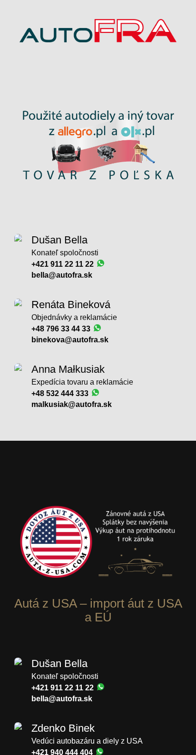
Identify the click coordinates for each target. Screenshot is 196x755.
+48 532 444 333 (60, 393)
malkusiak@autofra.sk (71, 404)
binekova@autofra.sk (69, 340)
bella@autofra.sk (61, 275)
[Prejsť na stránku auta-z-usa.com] (98, 592)
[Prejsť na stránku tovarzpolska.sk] (98, 196)
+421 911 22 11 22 (63, 264)
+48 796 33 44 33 (61, 329)
